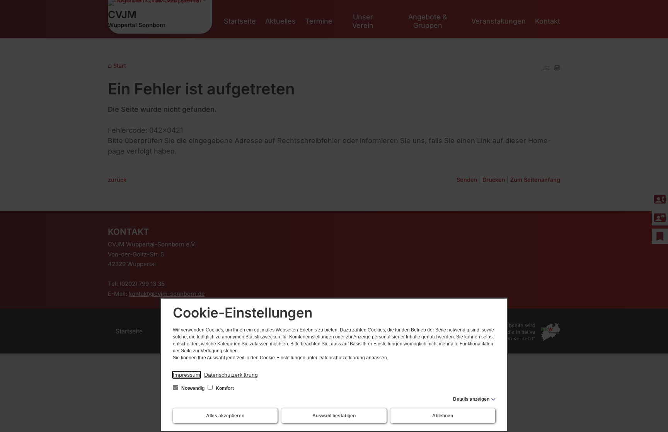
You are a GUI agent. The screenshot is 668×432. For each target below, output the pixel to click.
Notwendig (193, 388)
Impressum (186, 375)
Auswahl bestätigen (334, 415)
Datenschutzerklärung (231, 375)
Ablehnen (442, 415)
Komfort (224, 388)
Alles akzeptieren (225, 415)
